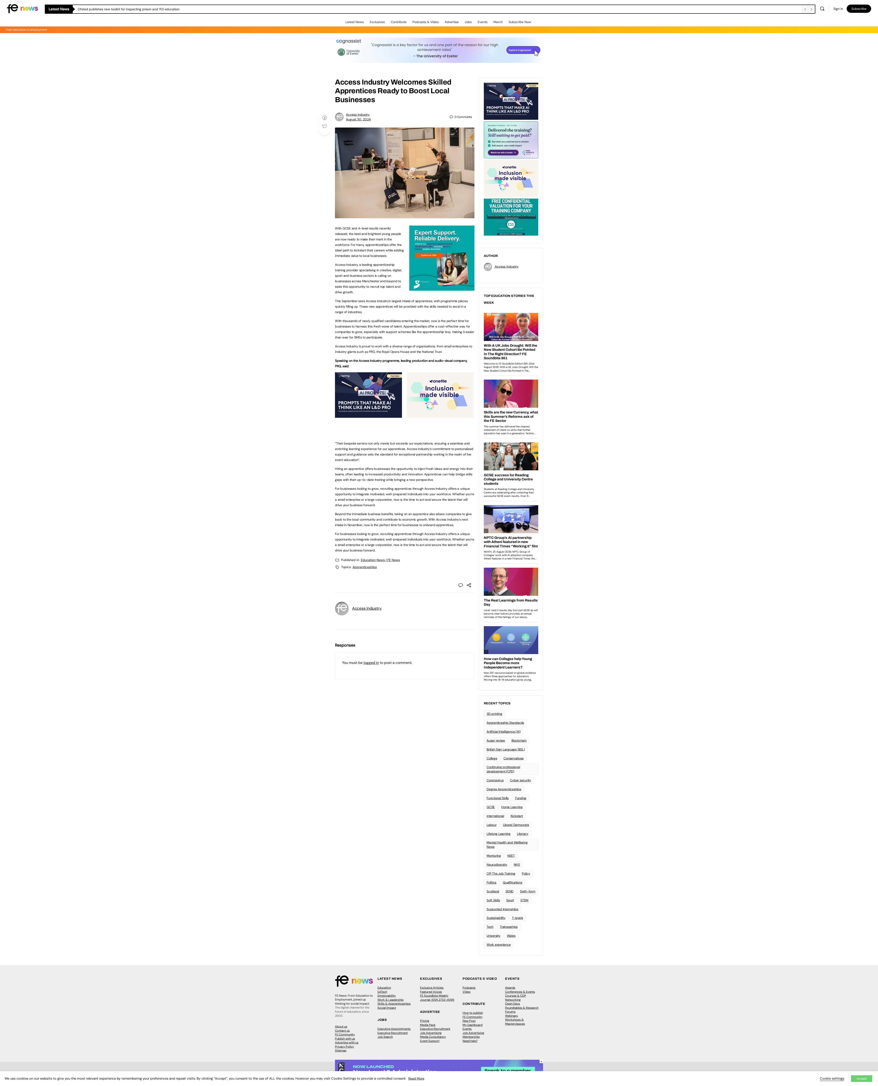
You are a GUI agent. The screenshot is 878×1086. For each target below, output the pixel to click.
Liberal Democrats (516, 825)
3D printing (494, 714)
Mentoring (494, 856)
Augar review (496, 740)
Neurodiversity (497, 864)
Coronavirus (495, 780)
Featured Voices (431, 992)
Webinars (511, 1016)
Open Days (512, 1004)
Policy (526, 873)
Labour (492, 825)
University (494, 936)
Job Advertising (431, 1033)
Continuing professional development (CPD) (503, 769)
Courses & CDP (515, 996)
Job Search (385, 1037)
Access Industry (358, 114)
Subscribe (858, 9)
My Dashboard (472, 1025)
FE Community (345, 1034)
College (492, 758)
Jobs (468, 22)
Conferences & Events (520, 992)
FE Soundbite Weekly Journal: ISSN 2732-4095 (437, 998)
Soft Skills (493, 900)
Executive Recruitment (392, 1033)
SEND (510, 891)
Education (384, 988)
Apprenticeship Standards (505, 723)
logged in (371, 662)
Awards (510, 988)
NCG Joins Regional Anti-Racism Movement (110, 9)
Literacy (522, 834)
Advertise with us (347, 1042)
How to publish (473, 1013)
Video (467, 992)
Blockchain (519, 740)
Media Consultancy (433, 1037)
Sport (510, 900)
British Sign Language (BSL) (506, 749)
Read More (416, 1078)
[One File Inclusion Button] (440, 415)
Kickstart (517, 816)
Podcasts (469, 988)
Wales (511, 936)
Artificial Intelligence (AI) (503, 731)
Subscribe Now (520, 22)
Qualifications (512, 882)
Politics (491, 882)
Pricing (424, 1021)
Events (482, 22)
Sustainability (496, 918)
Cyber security (520, 780)
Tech (490, 927)
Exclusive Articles (432, 988)
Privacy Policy (344, 1047)
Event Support (429, 1041)
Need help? (470, 1041)
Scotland (493, 891)
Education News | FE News (380, 560)
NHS (517, 864)
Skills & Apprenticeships (394, 1004)
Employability (386, 996)
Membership (471, 1037)
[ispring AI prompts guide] (368, 415)
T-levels (517, 918)
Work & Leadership (390, 1000)
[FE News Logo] (22, 8)
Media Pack (428, 1025)
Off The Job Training (501, 873)
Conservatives (513, 758)
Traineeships (509, 927)
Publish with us (345, 1039)
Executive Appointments (394, 1029)
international (495, 816)
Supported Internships (502, 909)
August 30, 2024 (358, 119)
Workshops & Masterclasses (515, 1022)
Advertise (452, 22)
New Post (469, 1021)
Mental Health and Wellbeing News (507, 844)
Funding (520, 798)
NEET (511, 856)
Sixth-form (527, 891)
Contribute (399, 22)
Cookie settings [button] (832, 1078)
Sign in (838, 9)
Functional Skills (498, 798)
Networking (513, 1000)
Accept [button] (862, 1079)
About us (341, 1026)
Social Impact (386, 1008)
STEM (524, 900)
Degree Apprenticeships (504, 789)
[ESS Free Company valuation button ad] (511, 217)
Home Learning (512, 807)
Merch (498, 22)
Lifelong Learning (499, 834)
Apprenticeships (365, 567)
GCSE (491, 807)
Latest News (354, 22)
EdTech (382, 992)
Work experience (499, 944)
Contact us (342, 1031)
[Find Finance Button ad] (511, 139)
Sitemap (340, 1050)
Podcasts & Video (425, 22)
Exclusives (377, 22)
